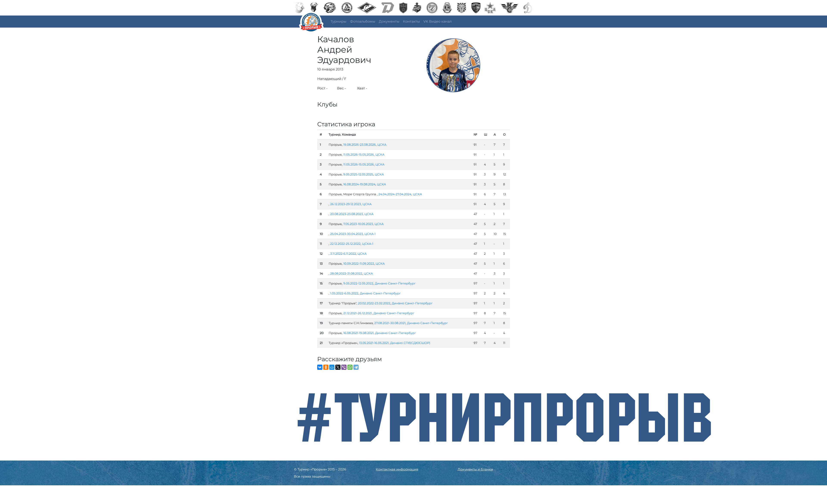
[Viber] (344, 367)
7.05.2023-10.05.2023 (358, 224)
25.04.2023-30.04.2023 (346, 234)
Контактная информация (397, 469)
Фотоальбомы (362, 21)
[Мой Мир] (331, 367)
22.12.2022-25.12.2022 (345, 244)
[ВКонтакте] (319, 367)
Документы (389, 21)
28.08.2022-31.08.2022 (346, 273)
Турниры (339, 21)
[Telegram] (356, 367)
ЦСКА (381, 145)
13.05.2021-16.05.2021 (374, 343)
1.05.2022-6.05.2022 (344, 293)
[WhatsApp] (350, 367)
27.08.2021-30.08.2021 (390, 323)
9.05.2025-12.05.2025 (358, 174)
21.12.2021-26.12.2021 (357, 313)
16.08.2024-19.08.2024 (359, 184)
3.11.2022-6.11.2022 (343, 254)
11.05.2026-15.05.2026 (358, 154)
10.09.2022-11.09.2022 (358, 264)
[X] (337, 367)
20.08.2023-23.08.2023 (346, 214)
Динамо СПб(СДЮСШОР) (410, 343)
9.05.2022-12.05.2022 (358, 283)
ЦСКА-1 (370, 234)
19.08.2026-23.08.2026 (359, 145)
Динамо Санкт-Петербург (395, 283)
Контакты (411, 21)
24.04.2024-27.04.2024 (394, 194)
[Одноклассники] (325, 367)
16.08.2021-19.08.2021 (358, 333)
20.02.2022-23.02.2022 (374, 303)
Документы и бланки (475, 469)
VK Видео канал (437, 21)
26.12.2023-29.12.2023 (345, 204)
